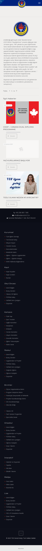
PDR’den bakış (10, 297)
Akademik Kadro (11, 252)
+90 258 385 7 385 (21, 213)
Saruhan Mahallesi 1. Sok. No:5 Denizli (21, 218)
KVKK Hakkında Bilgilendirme (15, 262)
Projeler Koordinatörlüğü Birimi (16, 399)
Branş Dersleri (10, 291)
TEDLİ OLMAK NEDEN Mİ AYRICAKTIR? (20, 198)
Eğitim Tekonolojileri (12, 341)
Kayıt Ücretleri (10, 275)
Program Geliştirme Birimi (14, 392)
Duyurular (9, 303)
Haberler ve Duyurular (13, 462)
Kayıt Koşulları (10, 272)
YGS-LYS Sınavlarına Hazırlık (15, 513)
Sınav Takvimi (10, 446)
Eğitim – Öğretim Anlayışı (14, 258)
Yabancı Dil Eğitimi (12, 294)
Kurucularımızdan (11, 249)
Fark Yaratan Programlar (14, 414)
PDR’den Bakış (10, 364)
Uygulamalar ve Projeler (13, 361)
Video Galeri (10, 484)
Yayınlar (8, 465)
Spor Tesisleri (10, 319)
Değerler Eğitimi (11, 370)
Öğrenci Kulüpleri (11, 373)
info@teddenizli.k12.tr (22, 215)
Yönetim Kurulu (11, 246)
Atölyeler (9, 329)
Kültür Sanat (10, 344)
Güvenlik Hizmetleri (12, 338)
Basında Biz (10, 488)
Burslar (8, 278)
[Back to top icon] (21, 533)
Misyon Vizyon (10, 243)
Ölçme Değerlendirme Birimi (15, 389)
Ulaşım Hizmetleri (11, 335)
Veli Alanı (9, 468)
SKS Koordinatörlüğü (12, 402)
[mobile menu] (39, 3)
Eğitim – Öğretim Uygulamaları (15, 255)
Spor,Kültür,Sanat (11, 417)
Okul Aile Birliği (10, 405)
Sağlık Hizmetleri (11, 323)
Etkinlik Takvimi (11, 471)
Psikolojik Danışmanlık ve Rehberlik (17, 395)
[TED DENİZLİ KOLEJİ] (21, 3)
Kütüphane (9, 326)
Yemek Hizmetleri (11, 332)
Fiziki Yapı (9, 316)
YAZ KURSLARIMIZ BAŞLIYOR (16, 160)
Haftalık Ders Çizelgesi (13, 300)
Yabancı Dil (9, 411)
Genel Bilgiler (10, 288)
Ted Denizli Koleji (11, 240)
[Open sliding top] (2, 2)
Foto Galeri (9, 481)
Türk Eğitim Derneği (12, 237)
